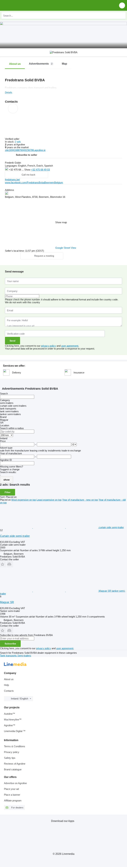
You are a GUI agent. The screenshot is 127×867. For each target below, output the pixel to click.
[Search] (122, 15)
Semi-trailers (24, 655)
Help (6, 685)
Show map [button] (61, 222)
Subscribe (10, 643)
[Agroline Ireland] (21, 5)
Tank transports (8, 655)
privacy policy (48, 345)
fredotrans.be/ (12, 179)
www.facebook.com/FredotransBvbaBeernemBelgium (34, 182)
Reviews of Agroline (14, 763)
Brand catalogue (12, 769)
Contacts (9, 690)
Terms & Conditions (14, 746)
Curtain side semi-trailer (15, 536)
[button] (122, 5)
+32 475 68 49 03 (40, 169)
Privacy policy (11, 752)
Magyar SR (7, 602)
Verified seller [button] (12, 138)
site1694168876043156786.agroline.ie (25, 150)
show (6, 479)
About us (9, 679)
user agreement (69, 345)
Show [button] (27, 169)
